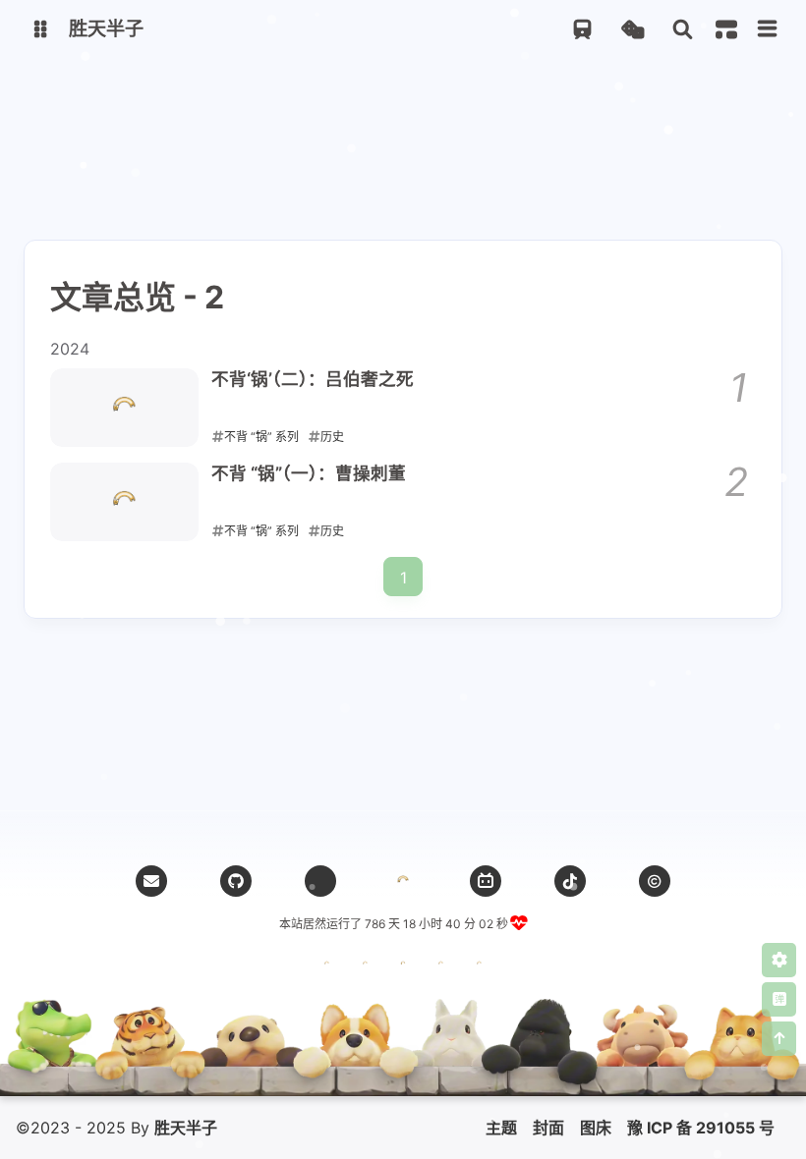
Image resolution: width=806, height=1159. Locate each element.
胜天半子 (185, 1127)
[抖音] (570, 881)
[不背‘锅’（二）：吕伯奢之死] (124, 407)
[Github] (236, 881)
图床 (595, 1127)
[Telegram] (320, 881)
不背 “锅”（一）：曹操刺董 (308, 473)
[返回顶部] (403, 881)
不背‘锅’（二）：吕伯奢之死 (312, 378)
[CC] (654, 881)
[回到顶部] (779, 1038)
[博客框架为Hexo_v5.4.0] (327, 967)
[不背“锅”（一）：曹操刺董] (124, 502)
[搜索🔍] (682, 30)
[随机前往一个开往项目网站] (582, 30)
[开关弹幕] (779, 999)
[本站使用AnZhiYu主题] (365, 967)
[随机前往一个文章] (632, 30)
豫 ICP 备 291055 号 (701, 1127)
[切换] (767, 29)
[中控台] (726, 29)
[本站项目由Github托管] (403, 967)
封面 (548, 1127)
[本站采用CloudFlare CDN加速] (479, 967)
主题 (501, 1127)
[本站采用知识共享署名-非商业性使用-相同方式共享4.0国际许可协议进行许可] (441, 967)
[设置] (779, 960)
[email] (151, 881)
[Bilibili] (485, 881)
